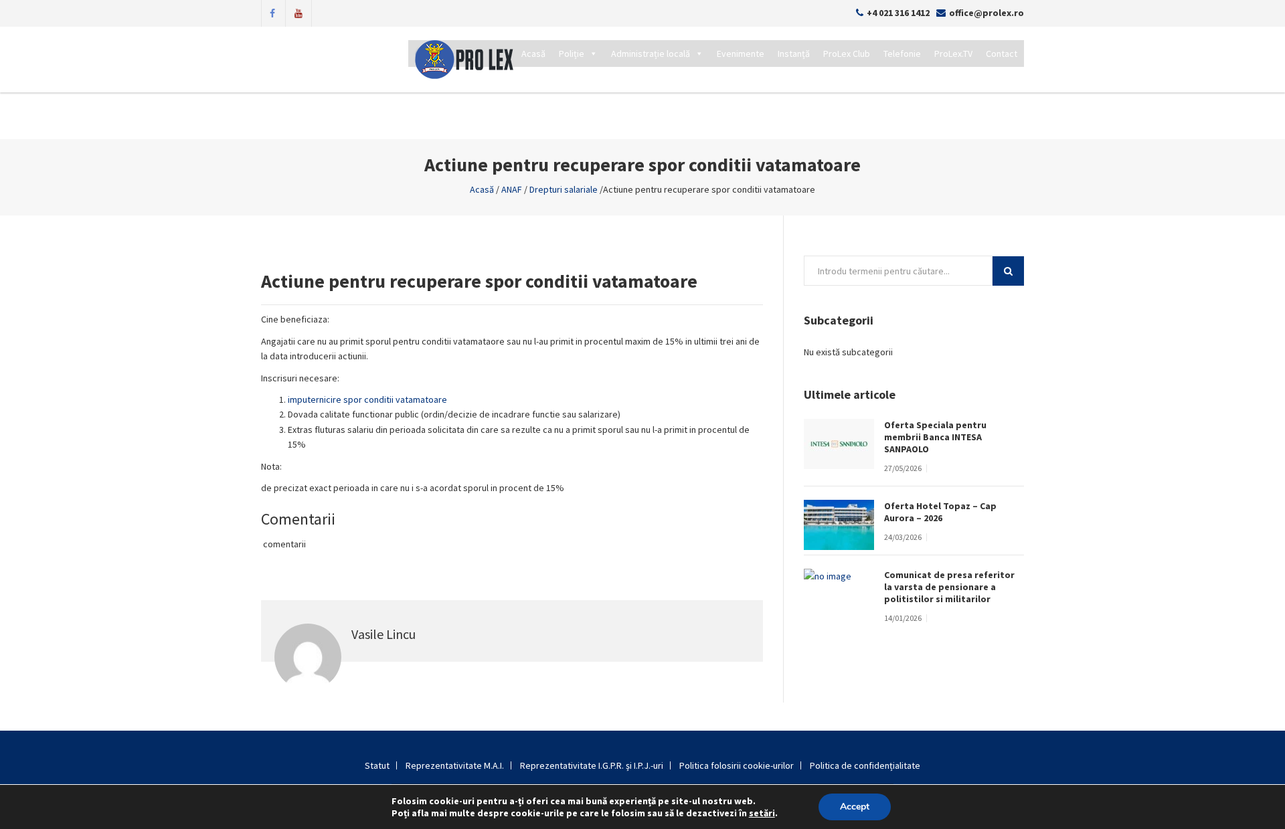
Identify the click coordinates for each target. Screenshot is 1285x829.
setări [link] (762, 813)
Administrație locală (650, 54)
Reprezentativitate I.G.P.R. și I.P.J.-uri (591, 765)
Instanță (794, 54)
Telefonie (902, 54)
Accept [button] (854, 806)
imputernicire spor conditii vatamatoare (367, 399)
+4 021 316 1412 (898, 13)
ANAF (511, 189)
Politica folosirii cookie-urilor (736, 765)
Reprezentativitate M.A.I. (455, 765)
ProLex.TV (953, 54)
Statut (377, 765)
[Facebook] (272, 12)
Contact (1001, 54)
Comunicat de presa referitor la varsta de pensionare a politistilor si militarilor (949, 587)
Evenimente (740, 54)
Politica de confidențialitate (865, 765)
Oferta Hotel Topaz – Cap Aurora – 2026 (940, 512)
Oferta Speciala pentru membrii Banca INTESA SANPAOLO (935, 437)
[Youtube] (298, 12)
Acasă (533, 54)
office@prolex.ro (986, 13)
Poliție (571, 54)
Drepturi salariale (563, 189)
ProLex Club (846, 54)
